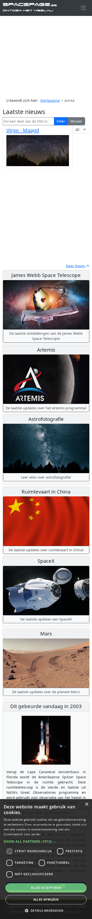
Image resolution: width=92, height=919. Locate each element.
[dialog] (46, 859)
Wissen (76, 121)
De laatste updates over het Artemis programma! (46, 408)
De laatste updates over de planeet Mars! (46, 691)
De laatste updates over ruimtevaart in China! (46, 550)
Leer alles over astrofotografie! (46, 477)
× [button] (86, 804)
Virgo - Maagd (22, 130)
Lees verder (32, 834)
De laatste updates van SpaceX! (46, 619)
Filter (61, 121)
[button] (46, 841)
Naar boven (76, 266)
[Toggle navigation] (83, 8)
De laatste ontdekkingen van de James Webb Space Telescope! (46, 336)
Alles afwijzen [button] (46, 899)
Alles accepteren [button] (46, 888)
